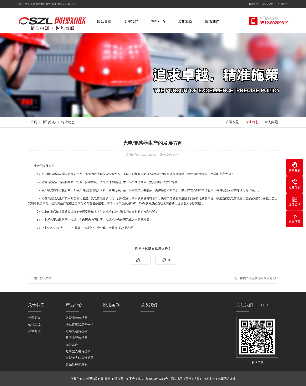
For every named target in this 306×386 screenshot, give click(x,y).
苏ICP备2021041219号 (153, 378)
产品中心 (158, 22)
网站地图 (254, 4)
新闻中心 (49, 122)
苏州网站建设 (226, 378)
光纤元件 (72, 344)
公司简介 (34, 317)
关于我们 (131, 22)
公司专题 (232, 122)
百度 (264, 4)
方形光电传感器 (76, 331)
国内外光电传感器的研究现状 (259, 278)
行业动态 (68, 122)
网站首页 (104, 22)
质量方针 (34, 331)
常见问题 (271, 122)
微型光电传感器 (76, 317)
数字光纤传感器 (76, 337)
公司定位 (34, 324)
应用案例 (185, 22)
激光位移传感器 (76, 364)
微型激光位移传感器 (80, 357)
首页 (33, 122)
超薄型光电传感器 (78, 351)
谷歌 (271, 4)
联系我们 (283, 4)
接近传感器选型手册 (80, 324)
